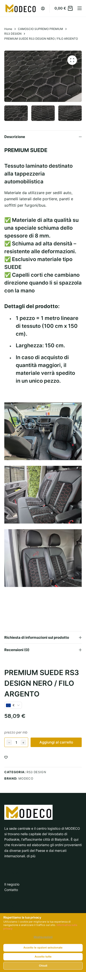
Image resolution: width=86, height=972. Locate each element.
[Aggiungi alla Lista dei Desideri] (6, 757)
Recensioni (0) (16, 650)
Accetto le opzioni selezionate (43, 947)
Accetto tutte (43, 956)
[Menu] (79, 8)
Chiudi (43, 965)
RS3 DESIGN (36, 772)
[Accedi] (43, 8)
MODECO (25, 778)
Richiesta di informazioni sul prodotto (36, 637)
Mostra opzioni (43, 937)
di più (31, 856)
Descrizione (14, 136)
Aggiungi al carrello (56, 742)
